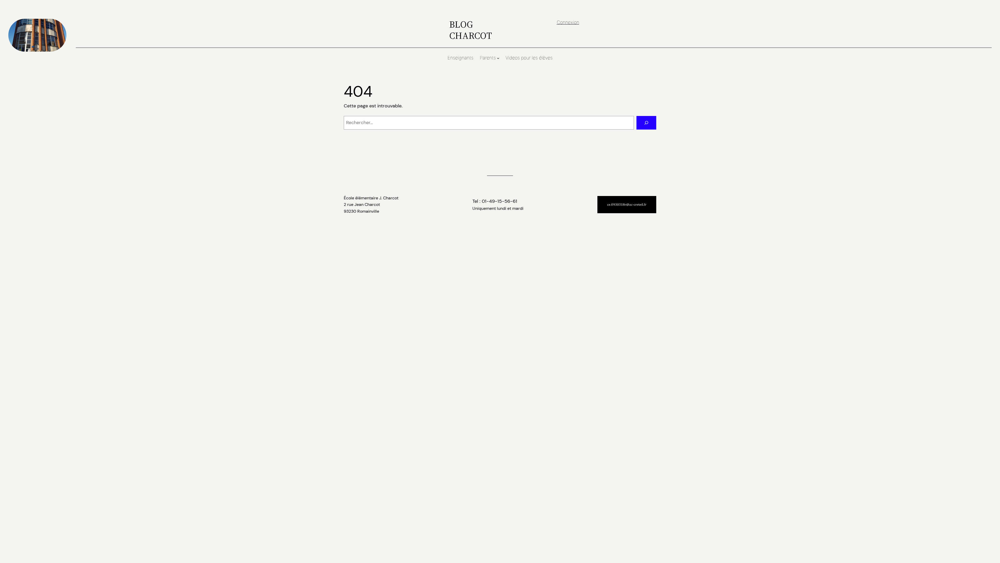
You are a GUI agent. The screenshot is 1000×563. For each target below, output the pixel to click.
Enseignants (460, 57)
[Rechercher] (646, 123)
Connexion (568, 22)
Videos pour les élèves (529, 57)
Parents (488, 57)
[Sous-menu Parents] (498, 58)
